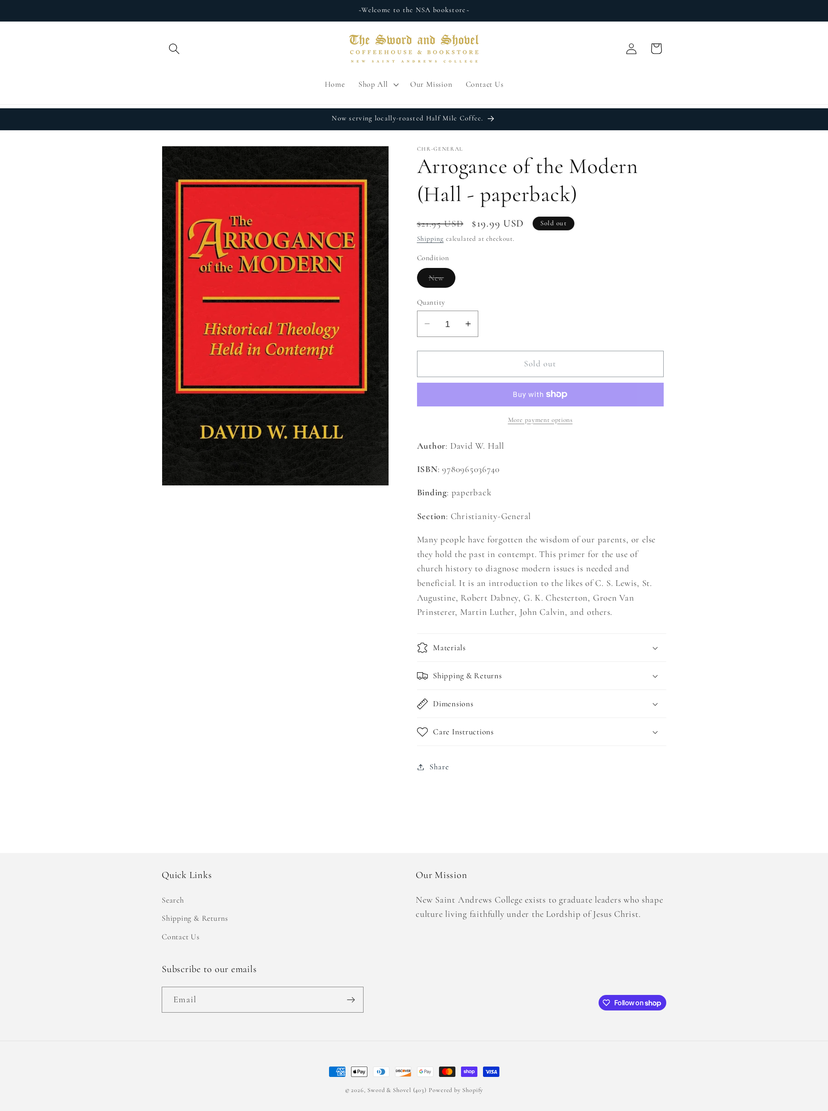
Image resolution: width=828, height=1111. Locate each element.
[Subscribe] (351, 1000)
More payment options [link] (540, 420)
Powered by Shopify (456, 1090)
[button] (174, 48)
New (442, 280)
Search (173, 900)
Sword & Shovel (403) (397, 1090)
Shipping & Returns (195, 918)
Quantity (431, 302)
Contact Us (181, 936)
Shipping (430, 238)
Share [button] (439, 766)
